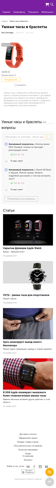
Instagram (40, 466)
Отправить (51, 136)
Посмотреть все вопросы (21, 199)
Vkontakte (28, 466)
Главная (6, 12)
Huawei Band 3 (8, 75)
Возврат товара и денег (28, 442)
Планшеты (33, 12)
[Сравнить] (15, 85)
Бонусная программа (28, 450)
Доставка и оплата (28, 434)
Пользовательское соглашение (28, 446)
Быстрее (29, 32)
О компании (28, 456)
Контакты (28, 460)
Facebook (34, 466)
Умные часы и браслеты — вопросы (23, 122)
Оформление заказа (28, 438)
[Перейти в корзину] (47, 4)
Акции (28, 453)
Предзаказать (11, 79)
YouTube (46, 466)
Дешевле (20, 32)
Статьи (8, 210)
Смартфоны (19, 12)
